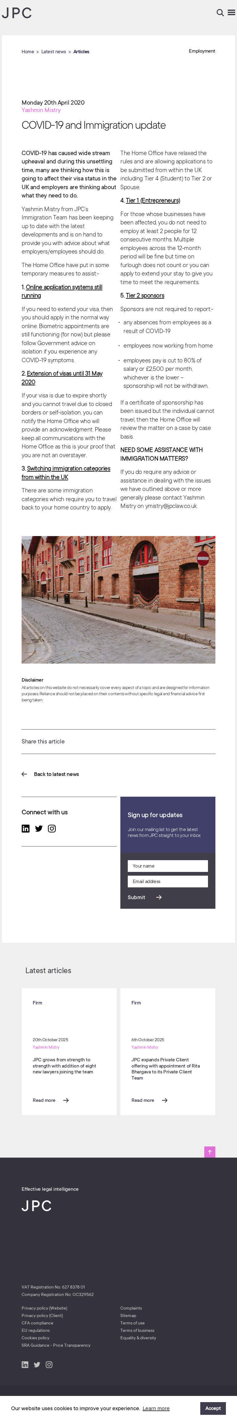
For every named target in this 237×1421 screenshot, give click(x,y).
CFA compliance (37, 1322)
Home (28, 51)
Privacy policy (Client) (42, 1315)
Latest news (53, 51)
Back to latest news (56, 774)
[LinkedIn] (26, 830)
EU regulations (36, 1330)
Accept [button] (213, 1408)
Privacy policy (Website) (44, 1308)
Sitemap (128, 1315)
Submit (136, 897)
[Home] (16, 13)
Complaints (131, 1308)
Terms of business (137, 1330)
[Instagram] (52, 830)
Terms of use (132, 1322)
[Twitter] (39, 830)
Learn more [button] (156, 1408)
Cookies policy (35, 1337)
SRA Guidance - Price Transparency (56, 1345)
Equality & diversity (138, 1337)
